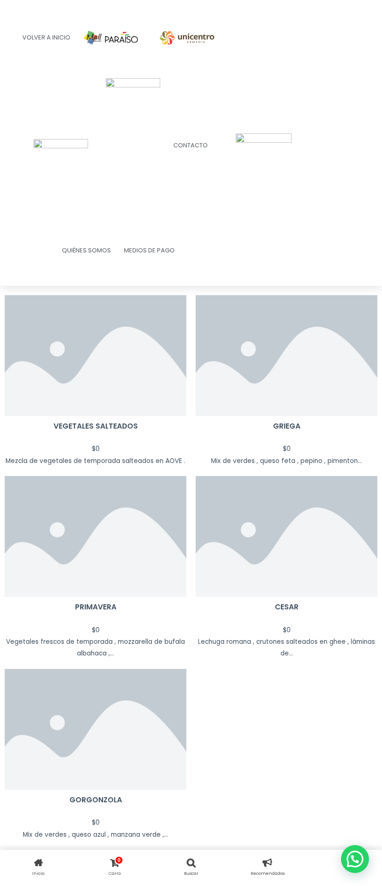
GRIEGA (286, 426)
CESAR (287, 607)
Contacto (190, 145)
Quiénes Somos (86, 250)
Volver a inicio (46, 37)
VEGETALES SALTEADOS (96, 426)
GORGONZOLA (95, 800)
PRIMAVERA (95, 607)
